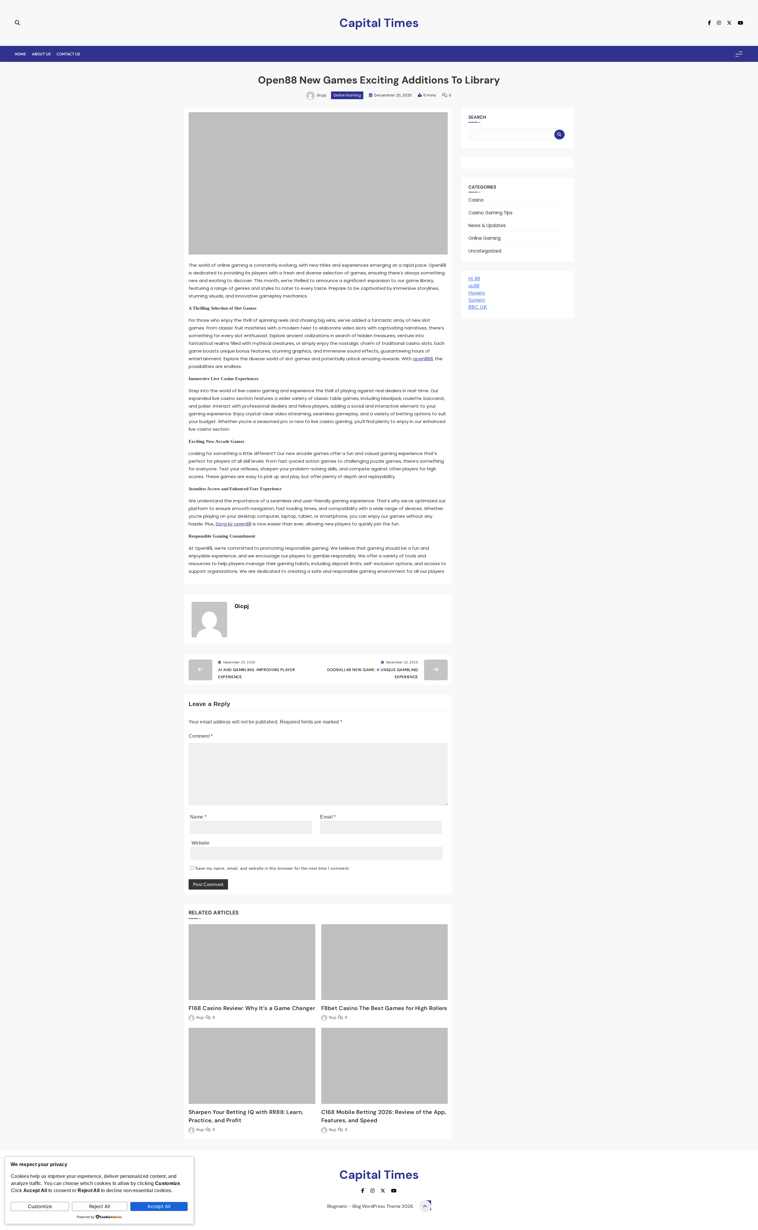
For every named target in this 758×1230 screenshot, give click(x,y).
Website (200, 842)
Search (477, 117)
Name (198, 816)
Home (20, 54)
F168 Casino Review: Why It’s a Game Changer (252, 1008)
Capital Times (379, 22)
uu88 (473, 285)
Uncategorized (484, 251)
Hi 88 (474, 278)
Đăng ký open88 (233, 524)
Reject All (99, 1206)
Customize (40, 1206)
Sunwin (476, 300)
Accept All (159, 1206)
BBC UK (477, 307)
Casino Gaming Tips (490, 213)
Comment (201, 736)
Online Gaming (347, 95)
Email (328, 816)
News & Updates (487, 225)
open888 (423, 359)
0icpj (322, 95)
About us (41, 54)
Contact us (68, 54)
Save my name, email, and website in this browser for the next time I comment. (272, 868)
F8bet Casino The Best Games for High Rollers (384, 1008)
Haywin (476, 292)
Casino (476, 200)
